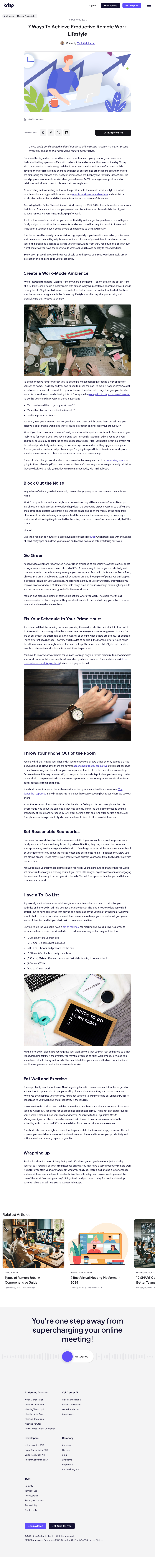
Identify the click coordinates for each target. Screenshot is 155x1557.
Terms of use (31, 1490)
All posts (10, 16)
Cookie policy (32, 1510)
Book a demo (110, 5)
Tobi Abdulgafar (86, 43)
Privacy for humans (34, 1500)
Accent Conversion (34, 1404)
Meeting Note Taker (34, 1414)
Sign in (92, 5)
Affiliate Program (70, 1469)
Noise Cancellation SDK (36, 1450)
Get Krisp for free (62, 1525)
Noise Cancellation (34, 1399)
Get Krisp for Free (113, 132)
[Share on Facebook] (51, 132)
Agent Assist (68, 1414)
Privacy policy (31, 1495)
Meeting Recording (34, 1418)
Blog (64, 1454)
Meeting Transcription (35, 1409)
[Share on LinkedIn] (66, 132)
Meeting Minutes (33, 1423)
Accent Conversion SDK (36, 1459)
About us (66, 1445)
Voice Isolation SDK (34, 1445)
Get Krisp (130, 5)
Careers (66, 1450)
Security (29, 1485)
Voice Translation (70, 1409)
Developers (31, 1438)
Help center (68, 1464)
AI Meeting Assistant (36, 1392)
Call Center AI (70, 1392)
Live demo (67, 1459)
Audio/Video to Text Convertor (40, 1428)
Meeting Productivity (26, 16)
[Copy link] (43, 132)
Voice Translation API (35, 1454)
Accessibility (31, 1505)
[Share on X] (58, 132)
